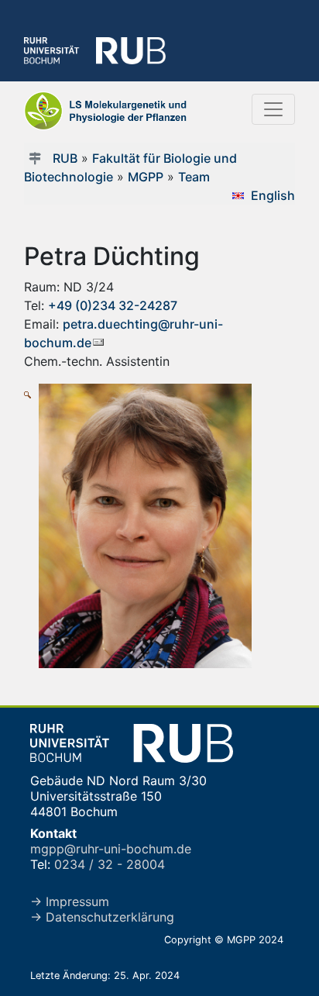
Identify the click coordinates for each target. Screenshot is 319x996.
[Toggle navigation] (273, 109)
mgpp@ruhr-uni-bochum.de (110, 848)
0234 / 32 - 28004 (109, 864)
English (273, 195)
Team (194, 176)
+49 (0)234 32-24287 (112, 305)
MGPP (145, 176)
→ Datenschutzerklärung (102, 917)
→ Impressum (69, 901)
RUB (65, 158)
